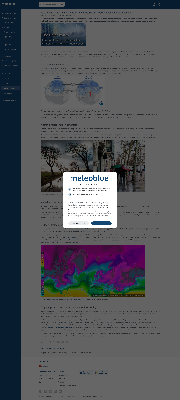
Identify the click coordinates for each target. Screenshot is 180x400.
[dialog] (90, 200)
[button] (90, 198)
